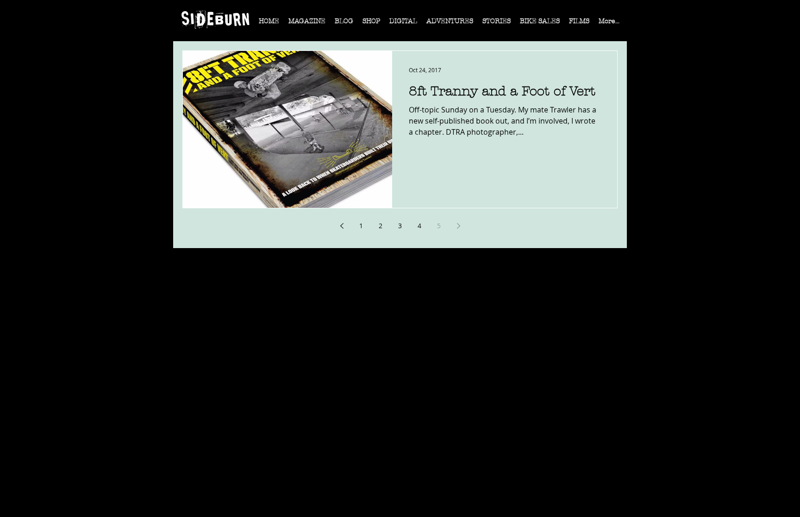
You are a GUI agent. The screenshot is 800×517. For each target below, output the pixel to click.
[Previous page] (341, 226)
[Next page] (458, 226)
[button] (307, 24)
